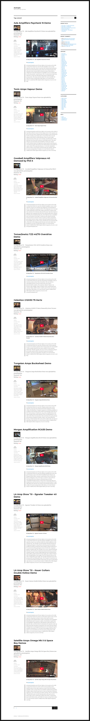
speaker (15, 331)
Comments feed (64, 118)
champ (19, 48)
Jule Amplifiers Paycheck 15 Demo (32, 23)
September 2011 (64, 75)
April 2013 (63, 59)
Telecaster (17, 54)
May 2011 (63, 79)
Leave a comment (17, 56)
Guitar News (16, 46)
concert (15, 49)
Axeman (15, 43)
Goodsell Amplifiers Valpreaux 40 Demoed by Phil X (32, 159)
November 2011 (64, 73)
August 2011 (63, 76)
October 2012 (63, 64)
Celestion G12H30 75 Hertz (28, 300)
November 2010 (64, 86)
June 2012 (63, 66)
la (16, 188)
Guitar (20, 187)
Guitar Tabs (68, 41)
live (17, 263)
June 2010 (63, 90)
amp (16, 47)
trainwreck (19, 119)
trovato (19, 332)
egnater (20, 524)
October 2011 (63, 74)
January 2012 (63, 71)
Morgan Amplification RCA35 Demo (33, 429)
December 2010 (64, 85)
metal (15, 118)
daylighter (18, 598)
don (14, 599)
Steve (21, 331)
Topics (62, 109)
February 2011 (63, 83)
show (15, 54)
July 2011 (62, 77)
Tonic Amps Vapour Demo (28, 89)
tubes (21, 54)
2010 (14, 47)
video (15, 120)
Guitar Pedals (63, 100)
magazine (19, 117)
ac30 (16, 454)
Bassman (15, 456)
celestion (17, 325)
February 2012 (63, 70)
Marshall (15, 264)
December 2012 (64, 62)
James (15, 188)
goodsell (17, 187)
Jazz (19, 601)
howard (15, 117)
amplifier (18, 113)
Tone (14, 119)
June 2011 (63, 78)
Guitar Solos (63, 103)
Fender (20, 262)
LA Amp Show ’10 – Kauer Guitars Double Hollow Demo (32, 571)
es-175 (19, 599)
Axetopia (17, 8)
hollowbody (16, 601)
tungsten (20, 394)
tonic (16, 119)
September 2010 (64, 88)
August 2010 (63, 89)
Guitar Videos (63, 107)
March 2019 (63, 53)
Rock (21, 53)
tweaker (15, 529)
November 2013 (64, 54)
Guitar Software (64, 102)
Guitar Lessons (64, 98)
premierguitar (31, 62)
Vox (17, 55)
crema (15, 391)
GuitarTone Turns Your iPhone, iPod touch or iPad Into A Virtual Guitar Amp (68, 39)
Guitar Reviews (64, 101)
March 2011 (63, 82)
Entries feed (63, 117)
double (16, 599)
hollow (20, 600)
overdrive (15, 53)
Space (19, 672)
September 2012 (64, 65)
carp (14, 325)
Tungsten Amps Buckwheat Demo (32, 363)
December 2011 (64, 72)
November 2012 (64, 63)
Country (18, 49)
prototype (18, 604)
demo (21, 49)
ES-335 (21, 599)
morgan (15, 459)
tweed (15, 55)
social (17, 672)
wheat (17, 395)
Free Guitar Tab (67, 46)
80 (17, 521)
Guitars (17, 600)
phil (14, 189)
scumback (20, 393)
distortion (20, 668)
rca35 (21, 459)
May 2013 (63, 58)
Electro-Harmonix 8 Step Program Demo (68, 27)
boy (20, 667)
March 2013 (63, 60)
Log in (62, 116)
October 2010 (63, 87)
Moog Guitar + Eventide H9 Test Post (67, 25)
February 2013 (63, 61)
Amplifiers (19, 47)
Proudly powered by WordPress (23, 716)
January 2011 (63, 84)
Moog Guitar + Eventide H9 (66, 26)
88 (18, 521)
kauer (21, 601)
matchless (19, 329)
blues (17, 48)
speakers (18, 331)
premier (18, 53)
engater (15, 525)
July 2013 (62, 55)
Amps (15, 48)
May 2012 (63, 67)
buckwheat (20, 389)
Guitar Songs (63, 104)
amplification (16, 455)
